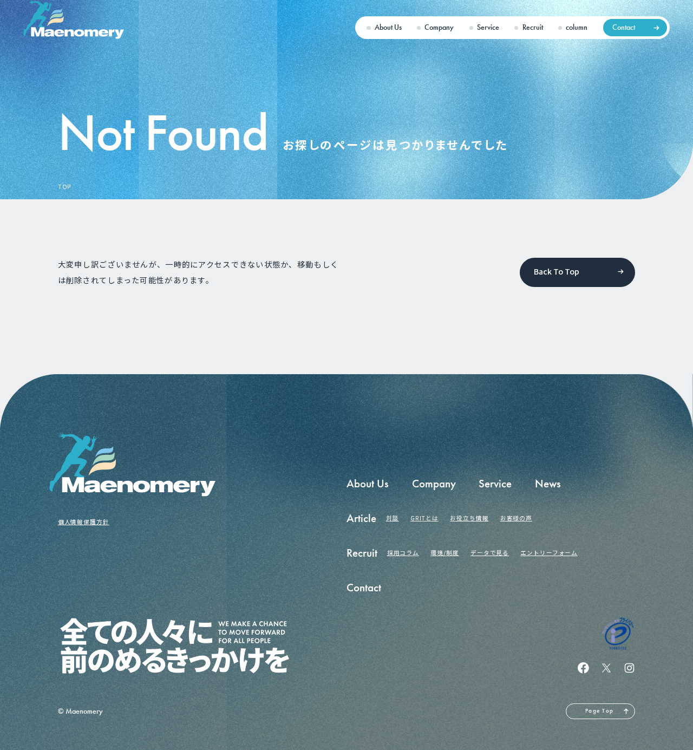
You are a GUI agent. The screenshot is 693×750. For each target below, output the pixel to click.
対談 (392, 518)
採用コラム (403, 553)
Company (439, 27)
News (548, 484)
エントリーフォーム (549, 553)
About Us (388, 27)
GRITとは (424, 518)
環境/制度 (444, 553)
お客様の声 (516, 518)
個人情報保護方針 (83, 522)
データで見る (489, 553)
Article (361, 518)
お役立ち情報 (469, 518)
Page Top (599, 710)
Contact (623, 27)
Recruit (532, 27)
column (576, 27)
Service (488, 27)
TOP (65, 187)
